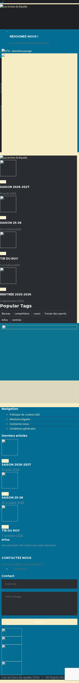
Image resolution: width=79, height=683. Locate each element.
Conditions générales (23, 428)
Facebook (19, 569)
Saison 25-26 (10, 223)
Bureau (6, 313)
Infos (5, 320)
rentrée (16, 320)
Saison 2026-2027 (14, 187)
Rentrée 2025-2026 (15, 294)
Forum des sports (55, 313)
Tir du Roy (9, 258)
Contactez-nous (19, 424)
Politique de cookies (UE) (25, 414)
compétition (22, 313)
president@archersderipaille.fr (30, 43)
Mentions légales (20, 419)
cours (37, 313)
